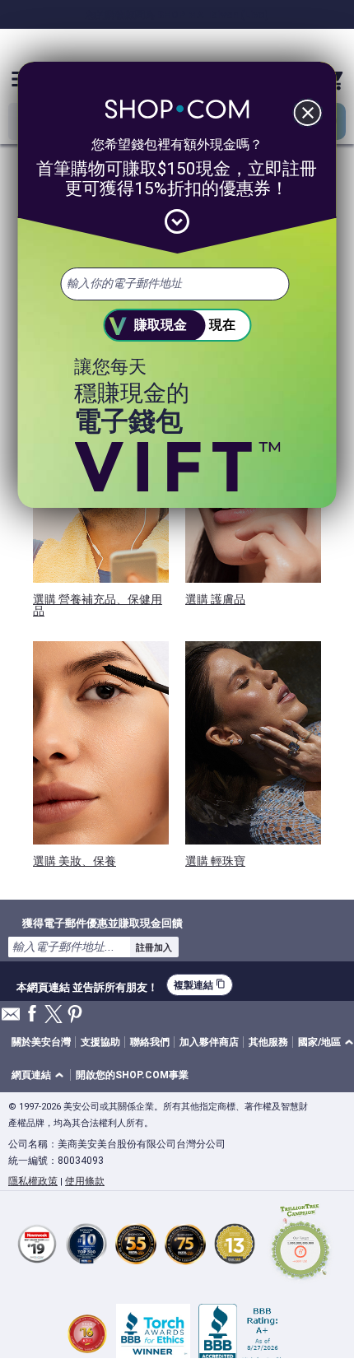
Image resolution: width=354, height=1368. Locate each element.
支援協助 (100, 1042)
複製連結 (200, 985)
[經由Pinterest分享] (75, 1015)
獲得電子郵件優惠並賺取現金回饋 (102, 922)
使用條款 (85, 1181)
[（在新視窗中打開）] (300, 1244)
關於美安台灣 (41, 1042)
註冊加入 (154, 947)
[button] (40, 1075)
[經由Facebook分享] (32, 1014)
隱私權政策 (33, 1181)
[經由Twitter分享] (53, 1015)
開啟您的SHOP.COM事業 (132, 1075)
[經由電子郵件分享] (11, 1018)
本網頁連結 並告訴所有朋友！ (87, 985)
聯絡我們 (150, 1042)
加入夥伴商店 (209, 1042)
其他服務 (268, 1042)
